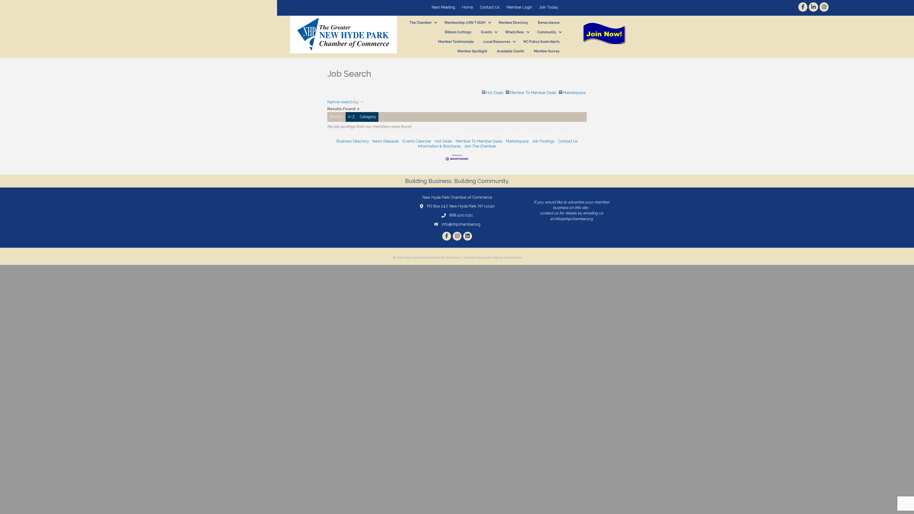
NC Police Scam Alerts (541, 42)
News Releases (385, 141)
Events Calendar (416, 141)
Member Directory (513, 23)
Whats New (514, 32)
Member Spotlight (472, 51)
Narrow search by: (343, 102)
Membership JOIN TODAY (465, 23)
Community (546, 32)
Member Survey (547, 51)
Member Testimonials (456, 42)
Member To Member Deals (533, 92)
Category (368, 116)
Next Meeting (443, 7)
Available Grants (510, 51)
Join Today (548, 7)
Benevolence (549, 23)
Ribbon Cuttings (458, 32)
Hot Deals (494, 92)
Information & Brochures (439, 146)
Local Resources (496, 42)
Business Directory (352, 141)
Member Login (519, 7)
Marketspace (574, 92)
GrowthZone (513, 257)
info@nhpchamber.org (573, 219)
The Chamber (420, 23)
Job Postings (543, 141)
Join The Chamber (480, 146)
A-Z (351, 116)
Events (486, 32)
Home (467, 7)
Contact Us (490, 7)
